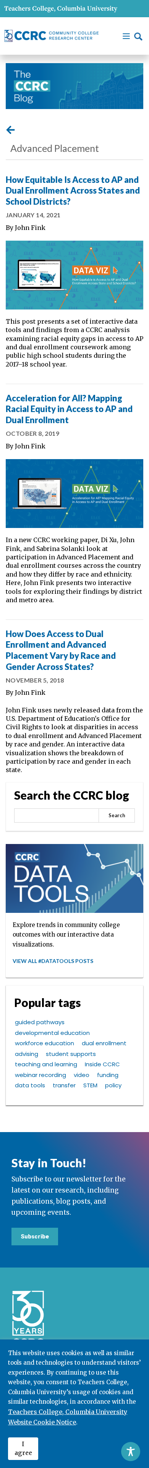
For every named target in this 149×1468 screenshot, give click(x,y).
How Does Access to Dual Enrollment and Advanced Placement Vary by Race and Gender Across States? (61, 650)
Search (117, 815)
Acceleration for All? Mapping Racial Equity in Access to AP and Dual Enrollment (69, 409)
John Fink (30, 227)
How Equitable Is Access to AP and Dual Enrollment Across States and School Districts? (73, 190)
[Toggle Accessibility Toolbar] (130, 1451)
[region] (74, 1403)
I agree (23, 1448)
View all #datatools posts (53, 961)
